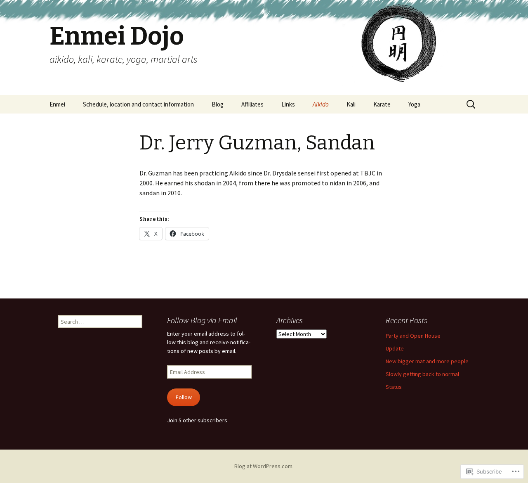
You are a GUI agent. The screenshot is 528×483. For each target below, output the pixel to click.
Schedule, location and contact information (138, 104)
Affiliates (252, 104)
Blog (218, 104)
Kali (351, 104)
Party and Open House (413, 335)
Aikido (321, 104)
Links (288, 104)
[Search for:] (471, 104)
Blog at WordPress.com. (264, 466)
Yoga (414, 104)
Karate (382, 104)
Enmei (57, 104)
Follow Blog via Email (202, 320)
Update (395, 348)
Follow (184, 397)
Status (394, 387)
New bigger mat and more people (427, 361)
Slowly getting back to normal (422, 374)
